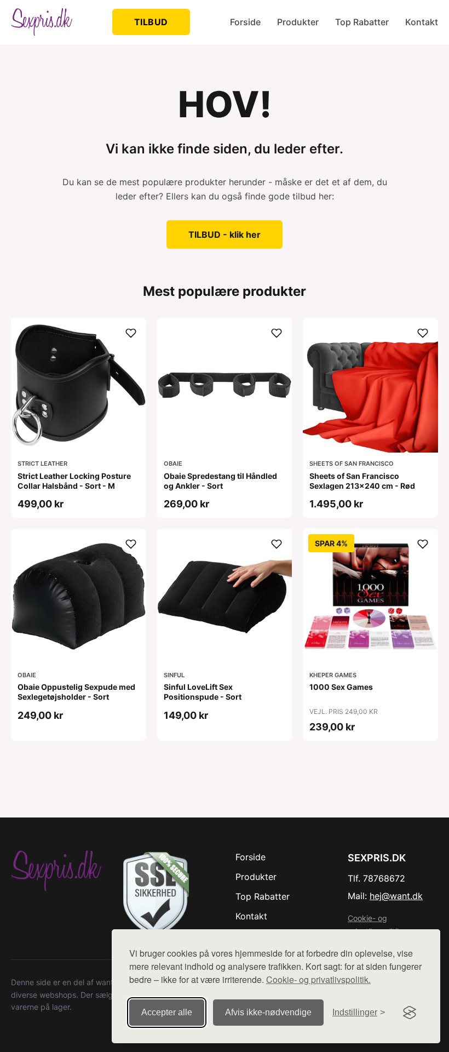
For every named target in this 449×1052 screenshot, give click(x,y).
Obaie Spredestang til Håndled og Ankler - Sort (220, 480)
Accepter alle (166, 1012)
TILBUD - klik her (224, 234)
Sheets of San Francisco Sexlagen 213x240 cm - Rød (362, 480)
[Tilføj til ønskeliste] (131, 333)
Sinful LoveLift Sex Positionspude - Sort (202, 691)
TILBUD (151, 21)
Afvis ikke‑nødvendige (268, 1012)
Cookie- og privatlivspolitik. (318, 979)
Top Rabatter (362, 21)
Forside (245, 21)
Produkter (298, 21)
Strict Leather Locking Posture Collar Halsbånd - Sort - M (74, 480)
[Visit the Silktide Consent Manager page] (409, 1012)
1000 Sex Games (341, 686)
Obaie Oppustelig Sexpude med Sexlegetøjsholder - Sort (76, 691)
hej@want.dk (396, 895)
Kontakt (421, 21)
